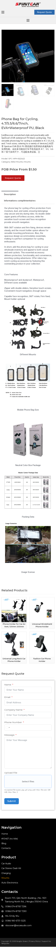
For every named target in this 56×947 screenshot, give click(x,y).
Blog (3, 843)
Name (7, 684)
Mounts (27, 162)
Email (7, 697)
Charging (6, 873)
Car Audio (6, 863)
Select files (28, 781)
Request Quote (44, 12)
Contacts (5, 848)
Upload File (10, 772)
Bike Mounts (17, 162)
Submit (11, 801)
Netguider (5, 943)
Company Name (13, 709)
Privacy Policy (34, 941)
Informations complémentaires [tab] (19, 200)
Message (9, 735)
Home (4, 834)
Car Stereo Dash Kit (11, 868)
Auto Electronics (9, 882)
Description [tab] (10, 194)
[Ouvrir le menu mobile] (2, 12)
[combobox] (7, 728)
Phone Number (13, 722)
